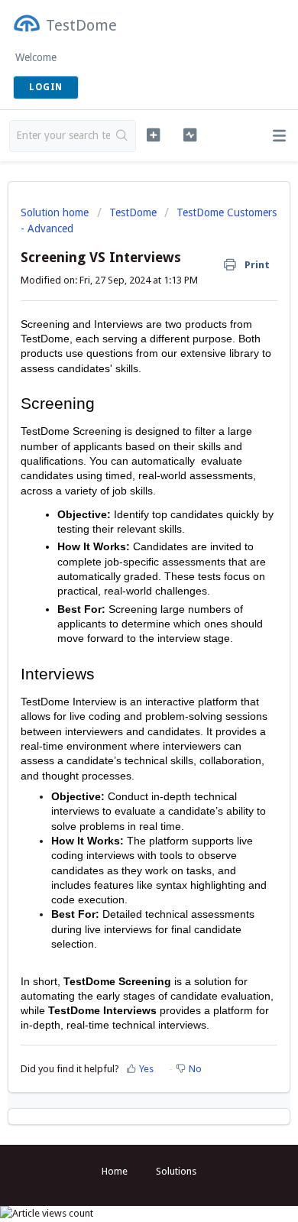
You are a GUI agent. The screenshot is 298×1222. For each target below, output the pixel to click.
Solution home (56, 212)
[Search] (122, 136)
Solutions (176, 1171)
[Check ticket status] (189, 134)
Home (115, 1171)
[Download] (121, 608)
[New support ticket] (153, 134)
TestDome (133, 212)
